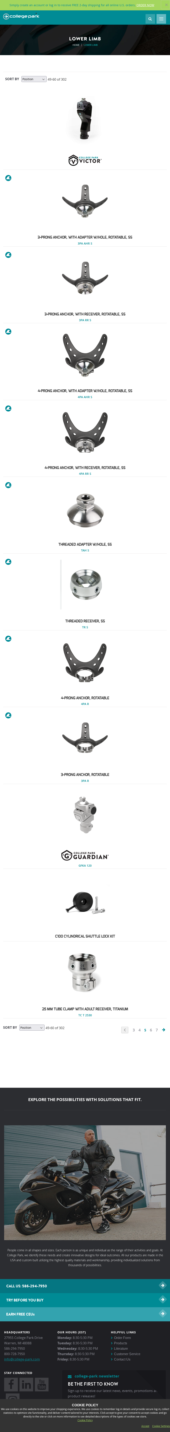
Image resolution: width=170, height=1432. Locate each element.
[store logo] (21, 16)
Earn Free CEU (20, 1314)
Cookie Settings (161, 1426)
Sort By (12, 79)
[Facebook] (11, 1384)
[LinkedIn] (26, 1384)
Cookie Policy (85, 1420)
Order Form (122, 1338)
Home (76, 44)
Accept (145, 1426)
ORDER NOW (145, 5)
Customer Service (127, 1354)
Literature (121, 1348)
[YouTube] (42, 1384)
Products (120, 1343)
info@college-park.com (22, 1359)
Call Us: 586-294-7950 (26, 1286)
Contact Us (122, 1359)
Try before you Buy (25, 1300)
